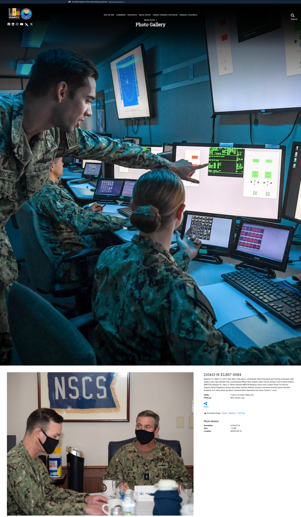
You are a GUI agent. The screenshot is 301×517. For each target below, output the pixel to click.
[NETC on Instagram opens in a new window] (17, 24)
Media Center (150, 20)
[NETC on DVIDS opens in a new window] (26, 24)
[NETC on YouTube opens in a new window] (21, 24)
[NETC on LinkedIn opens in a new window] (13, 24)
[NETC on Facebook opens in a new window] (9, 24)
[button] (117, 2)
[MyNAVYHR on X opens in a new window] (31, 24)
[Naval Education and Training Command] (20, 14)
